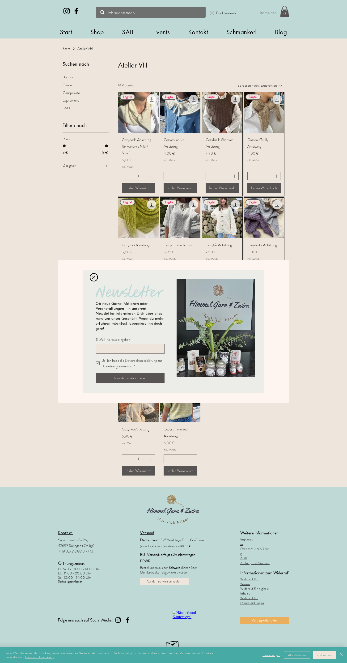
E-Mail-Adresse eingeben (113, 339)
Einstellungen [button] (271, 655)
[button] (94, 277)
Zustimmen (324, 655)
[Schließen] (341, 655)
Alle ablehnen (297, 655)
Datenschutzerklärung (39, 657)
